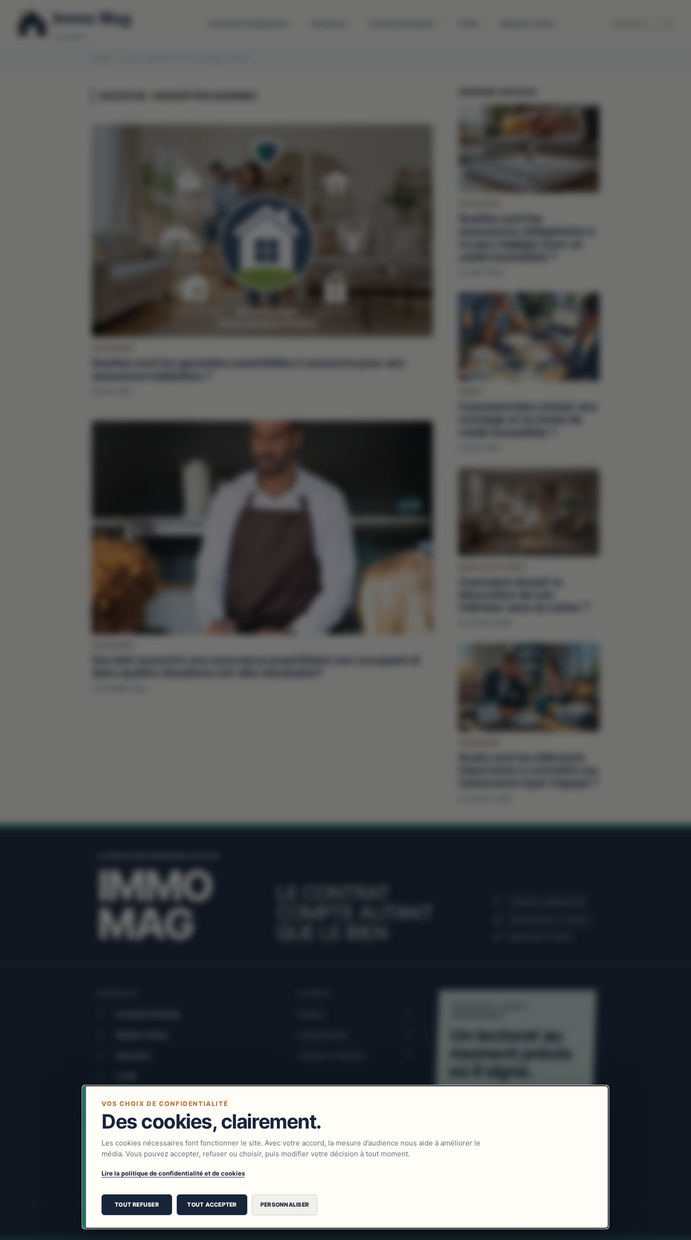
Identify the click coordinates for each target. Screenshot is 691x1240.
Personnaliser (284, 1204)
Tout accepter (211, 1204)
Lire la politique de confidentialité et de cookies (173, 1173)
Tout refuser (137, 1204)
